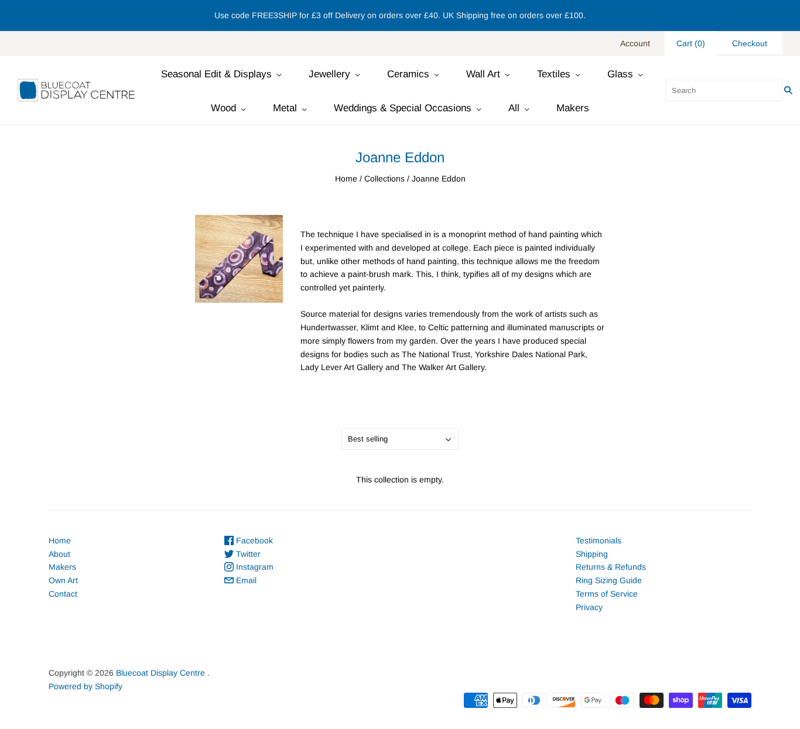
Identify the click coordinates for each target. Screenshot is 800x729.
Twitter (247, 554)
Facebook (253, 540)
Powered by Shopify (85, 686)
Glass (620, 74)
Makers (572, 108)
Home (346, 178)
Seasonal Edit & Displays (216, 74)
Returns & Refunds (611, 566)
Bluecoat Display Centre (160, 672)
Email (245, 580)
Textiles (553, 74)
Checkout (749, 43)
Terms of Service (607, 593)
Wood (223, 108)
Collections (384, 178)
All (513, 108)
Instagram (253, 566)
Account (635, 43)
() (690, 43)
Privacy (589, 607)
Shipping (592, 554)
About (59, 554)
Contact (63, 593)
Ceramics (408, 74)
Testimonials (598, 540)
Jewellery (329, 74)
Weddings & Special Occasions (402, 108)
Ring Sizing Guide (609, 580)
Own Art (63, 580)
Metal (285, 108)
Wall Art (483, 74)
